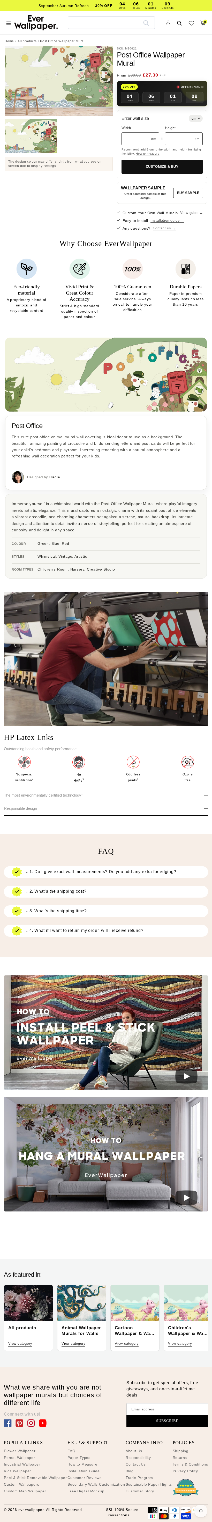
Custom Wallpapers (21, 1484)
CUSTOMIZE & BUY (162, 167)
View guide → (191, 213)
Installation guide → (167, 220)
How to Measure (82, 1464)
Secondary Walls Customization (96, 1484)
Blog (130, 1471)
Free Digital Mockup (85, 1491)
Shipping (180, 1451)
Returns (180, 1458)
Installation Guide (83, 1471)
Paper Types (78, 1458)
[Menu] (8, 22)
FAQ (71, 1451)
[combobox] (111, 22)
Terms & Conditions (190, 1464)
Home (9, 41)
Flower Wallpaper (20, 1451)
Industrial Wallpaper (22, 1464)
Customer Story (140, 1491)
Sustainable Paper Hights (149, 1484)
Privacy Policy (185, 1471)
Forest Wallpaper (19, 1458)
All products (27, 41)
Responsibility (138, 1458)
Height (170, 128)
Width (126, 128)
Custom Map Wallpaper (25, 1491)
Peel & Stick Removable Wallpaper (35, 1478)
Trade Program (139, 1478)
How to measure (147, 153)
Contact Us (136, 1464)
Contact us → (164, 228)
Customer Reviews (84, 1478)
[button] (106, 1033)
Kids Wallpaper (17, 1471)
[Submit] (146, 23)
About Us (134, 1451)
